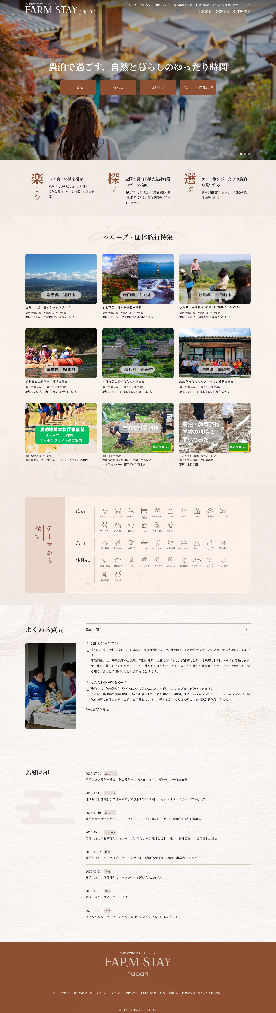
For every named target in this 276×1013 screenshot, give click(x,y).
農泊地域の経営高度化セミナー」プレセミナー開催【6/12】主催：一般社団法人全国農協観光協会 (152, 838)
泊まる (206, 11)
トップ (132, 5)
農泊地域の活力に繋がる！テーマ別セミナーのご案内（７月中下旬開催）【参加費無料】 (145, 819)
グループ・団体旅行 (198, 87)
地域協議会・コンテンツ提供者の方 (217, 5)
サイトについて (61, 993)
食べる (224, 11)
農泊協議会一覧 (83, 993)
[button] (241, 154)
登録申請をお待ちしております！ (108, 897)
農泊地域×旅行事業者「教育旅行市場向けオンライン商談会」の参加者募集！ (138, 780)
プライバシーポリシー (109, 993)
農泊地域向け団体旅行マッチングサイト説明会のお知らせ (124, 877)
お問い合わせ (162, 5)
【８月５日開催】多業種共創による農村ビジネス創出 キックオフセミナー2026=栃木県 (145, 799)
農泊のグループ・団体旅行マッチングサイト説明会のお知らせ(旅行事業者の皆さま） (143, 858)
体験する (243, 11)
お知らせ (145, 5)
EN (249, 5)
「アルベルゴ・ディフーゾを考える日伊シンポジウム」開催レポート (132, 917)
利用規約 (131, 993)
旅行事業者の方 (183, 5)
